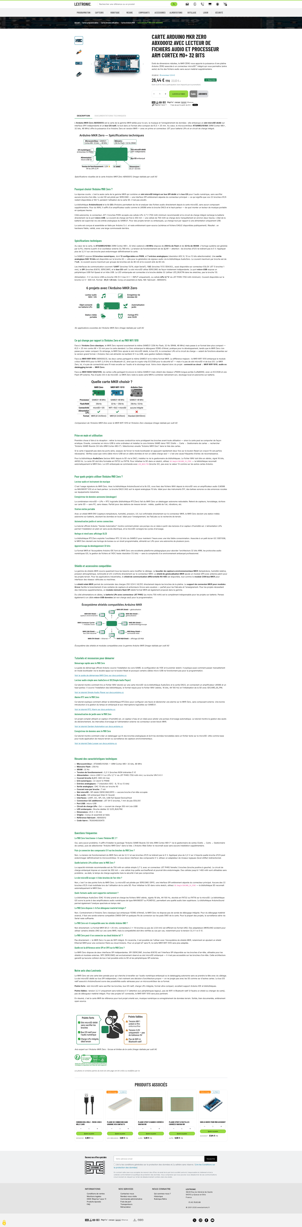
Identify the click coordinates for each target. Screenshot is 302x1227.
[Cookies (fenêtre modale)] (4, 1223)
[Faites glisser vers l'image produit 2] (79, 52)
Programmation (84, 12)
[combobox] (134, 4)
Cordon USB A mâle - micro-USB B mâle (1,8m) (88, 1123)
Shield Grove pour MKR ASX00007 (213, 1122)
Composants (144, 12)
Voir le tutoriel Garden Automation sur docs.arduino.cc (99, 726)
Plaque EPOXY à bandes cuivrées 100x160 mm (151, 1123)
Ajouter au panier (178, 94)
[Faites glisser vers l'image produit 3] (79, 63)
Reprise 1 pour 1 (159, 105)
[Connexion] (217, 4)
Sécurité (219, 12)
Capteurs (99, 12)
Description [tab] (83, 116)
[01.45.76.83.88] (202, 4)
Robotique (115, 12)
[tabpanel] (151, 596)
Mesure (129, 12)
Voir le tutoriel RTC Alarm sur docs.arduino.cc (95, 709)
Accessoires (160, 12)
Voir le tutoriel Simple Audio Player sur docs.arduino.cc (99, 692)
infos (195, 105)
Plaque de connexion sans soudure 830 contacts (117, 1123)
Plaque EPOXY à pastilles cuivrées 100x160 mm (179, 1123)
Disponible (211, 80)
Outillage (191, 12)
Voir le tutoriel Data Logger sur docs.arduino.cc (96, 743)
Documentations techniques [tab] (110, 116)
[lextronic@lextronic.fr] (210, 4)
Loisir (205, 12)
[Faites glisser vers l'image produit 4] (79, 74)
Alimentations (176, 12)
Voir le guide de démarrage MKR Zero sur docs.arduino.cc (101, 675)
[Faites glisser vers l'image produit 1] (79, 40)
